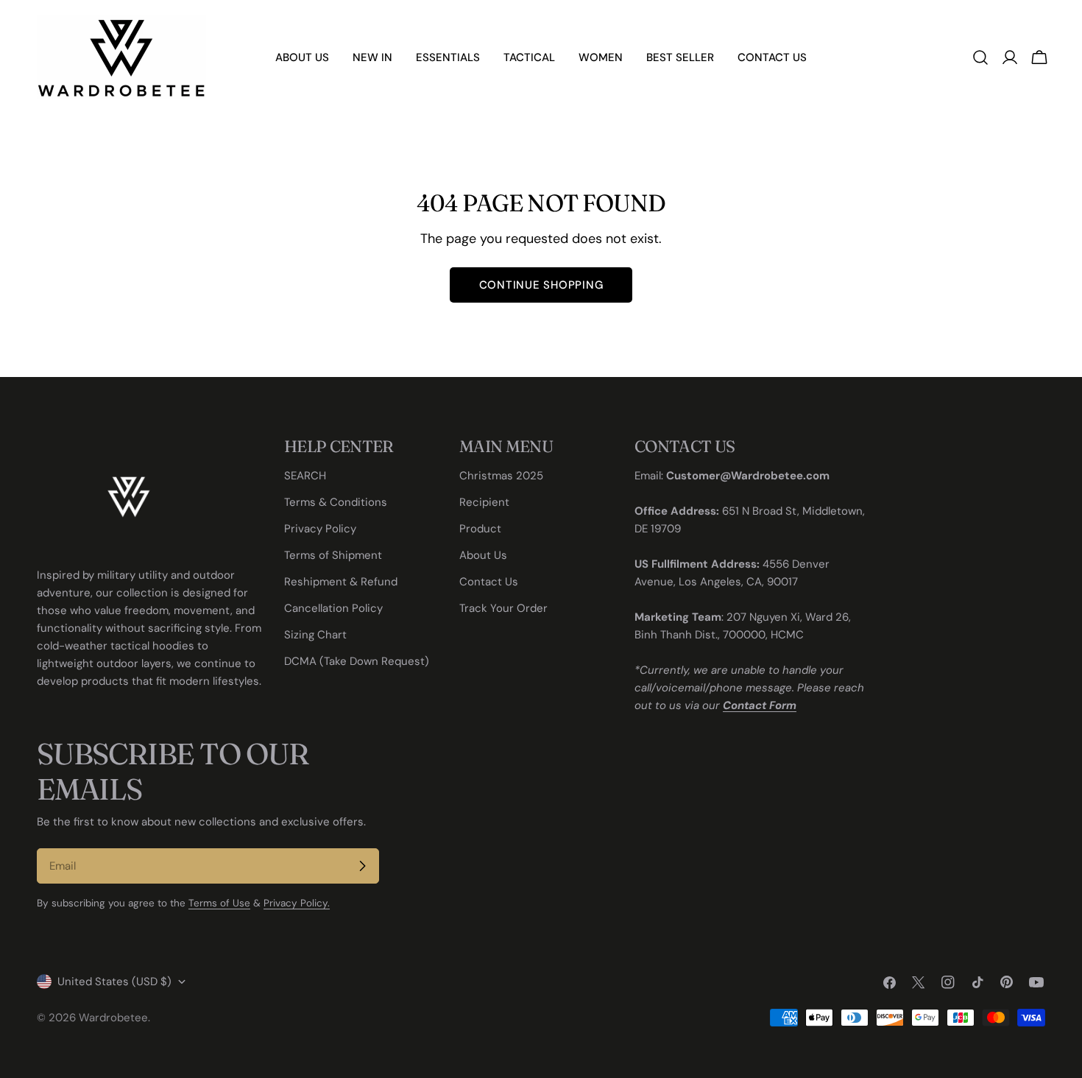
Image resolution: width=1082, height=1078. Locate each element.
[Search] (980, 57)
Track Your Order (503, 608)
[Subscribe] (362, 865)
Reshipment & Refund (340, 581)
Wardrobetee (113, 1017)
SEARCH (305, 475)
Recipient (484, 502)
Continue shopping (541, 285)
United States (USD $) (114, 981)
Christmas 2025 (501, 475)
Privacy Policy (320, 528)
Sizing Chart (315, 634)
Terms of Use (219, 903)
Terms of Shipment (333, 555)
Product (480, 528)
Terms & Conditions (335, 502)
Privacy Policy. (297, 903)
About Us (483, 555)
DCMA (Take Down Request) (356, 661)
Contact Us (488, 581)
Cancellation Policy (333, 608)
